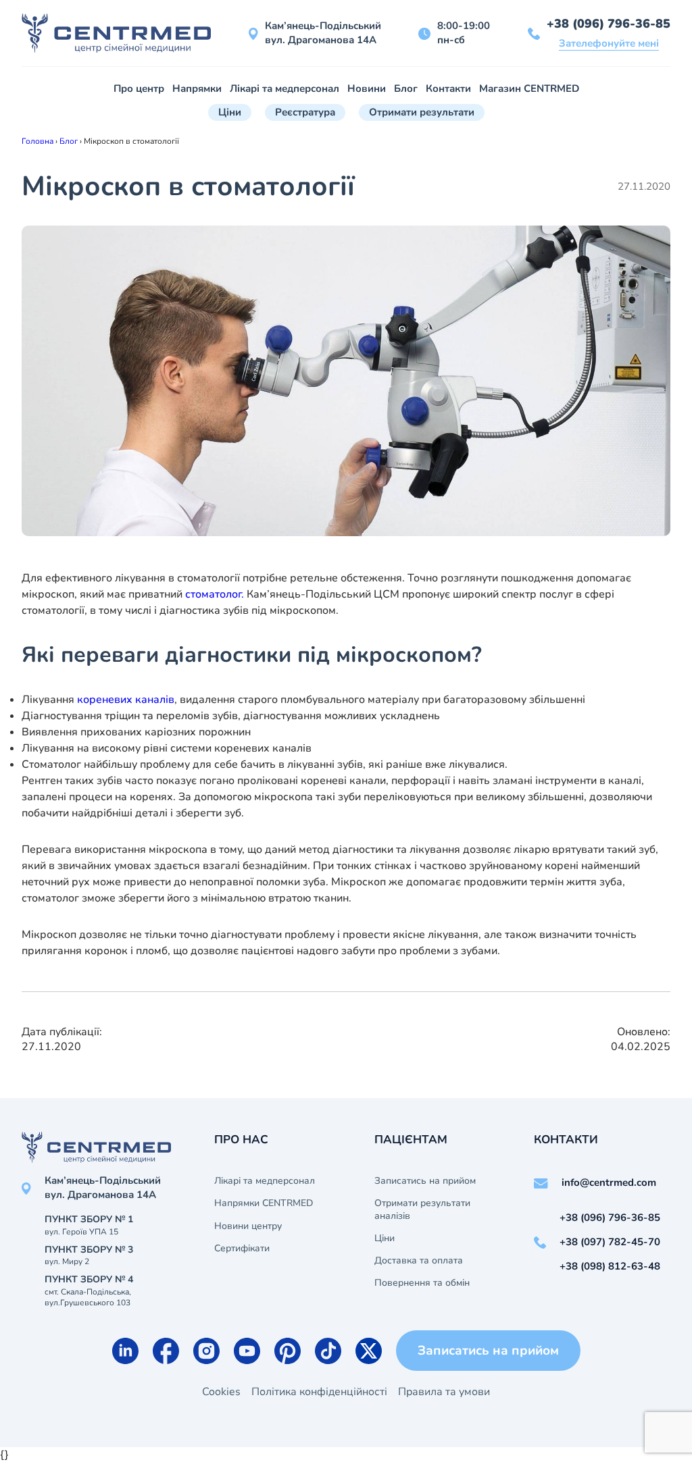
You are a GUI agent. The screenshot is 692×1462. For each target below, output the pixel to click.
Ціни (229, 112)
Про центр (139, 88)
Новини (366, 88)
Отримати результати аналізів (422, 1209)
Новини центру (248, 1226)
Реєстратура (305, 112)
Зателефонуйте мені (609, 43)
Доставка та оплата (418, 1261)
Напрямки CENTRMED (263, 1203)
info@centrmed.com (609, 1182)
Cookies (221, 1391)
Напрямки (197, 88)
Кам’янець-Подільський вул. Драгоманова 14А (323, 33)
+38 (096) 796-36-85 (608, 24)
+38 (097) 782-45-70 (610, 1242)
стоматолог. (214, 594)
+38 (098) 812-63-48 (610, 1266)
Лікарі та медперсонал (284, 88)
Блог (406, 88)
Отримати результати (421, 112)
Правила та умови (444, 1391)
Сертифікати (242, 1249)
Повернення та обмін (422, 1283)
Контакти (448, 88)
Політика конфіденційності (319, 1391)
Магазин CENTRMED (529, 88)
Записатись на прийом (425, 1181)
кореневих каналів (125, 699)
